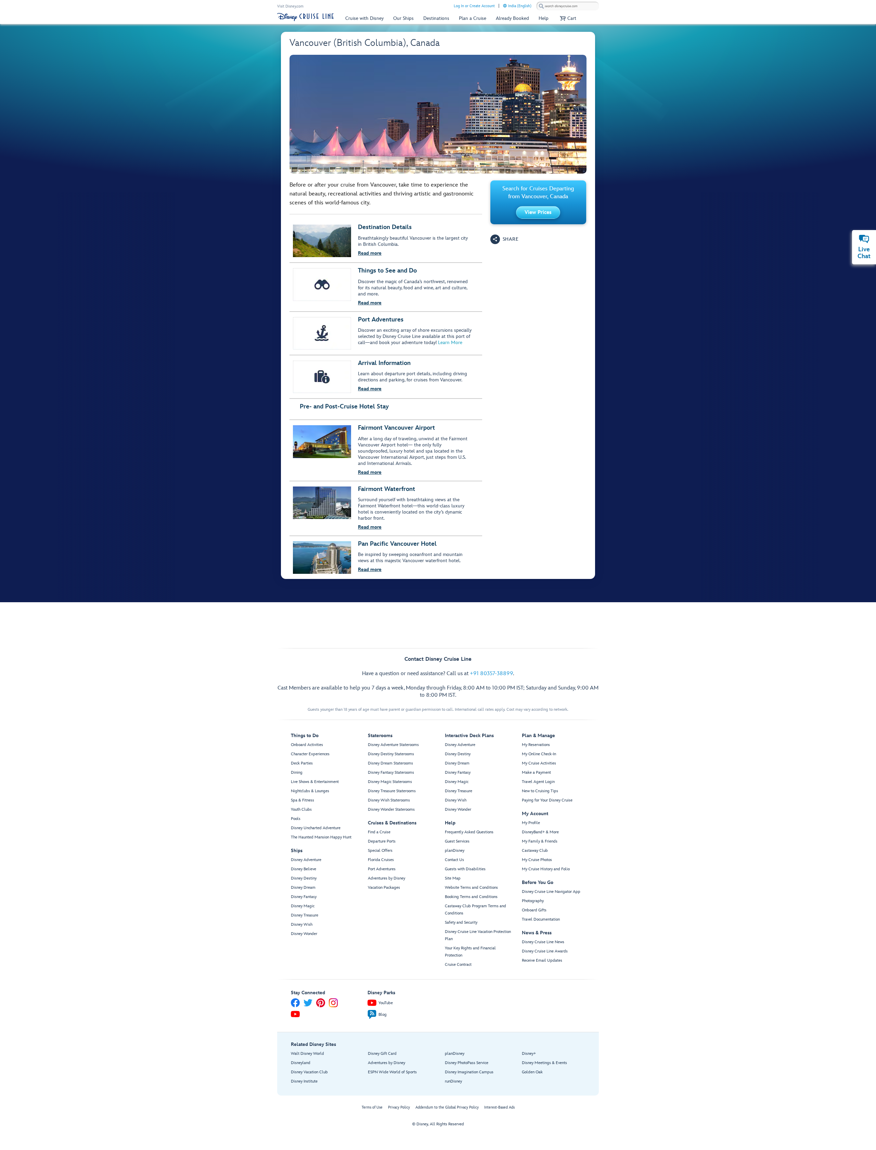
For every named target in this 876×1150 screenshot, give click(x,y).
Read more (370, 253)
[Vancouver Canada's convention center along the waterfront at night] (438, 114)
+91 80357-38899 (491, 673)
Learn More (450, 342)
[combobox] (568, 6)
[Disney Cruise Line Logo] (305, 17)
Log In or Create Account (474, 6)
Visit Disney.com (290, 6)
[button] (567, 18)
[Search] (541, 6)
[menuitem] (505, 6)
